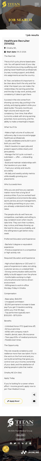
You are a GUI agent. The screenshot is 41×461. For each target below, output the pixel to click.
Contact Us (20, 439)
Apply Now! (14, 401)
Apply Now (20, 435)
